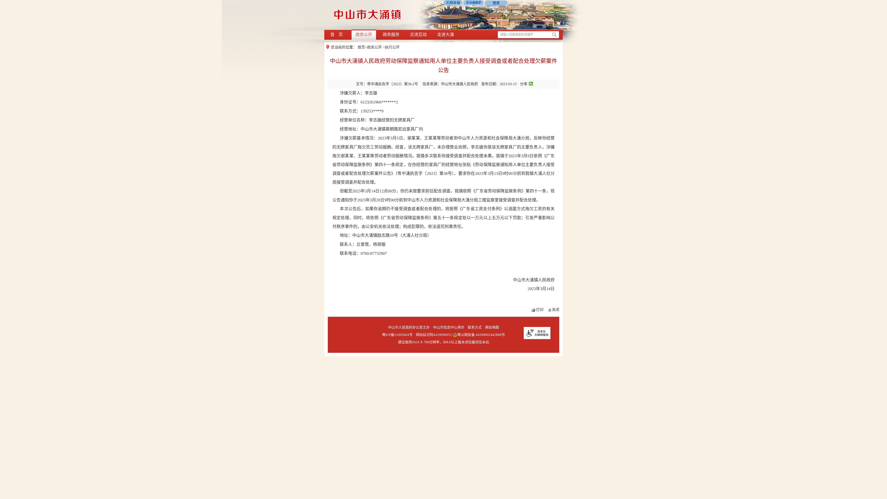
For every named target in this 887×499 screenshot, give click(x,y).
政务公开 (363, 34)
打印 (540, 310)
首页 (361, 47)
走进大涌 (445, 34)
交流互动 (418, 34)
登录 (496, 3)
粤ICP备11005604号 (397, 335)
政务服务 (391, 34)
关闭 (555, 310)
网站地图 (492, 327)
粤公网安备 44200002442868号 (481, 335)
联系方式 (475, 327)
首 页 (336, 34)
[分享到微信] (531, 83)
